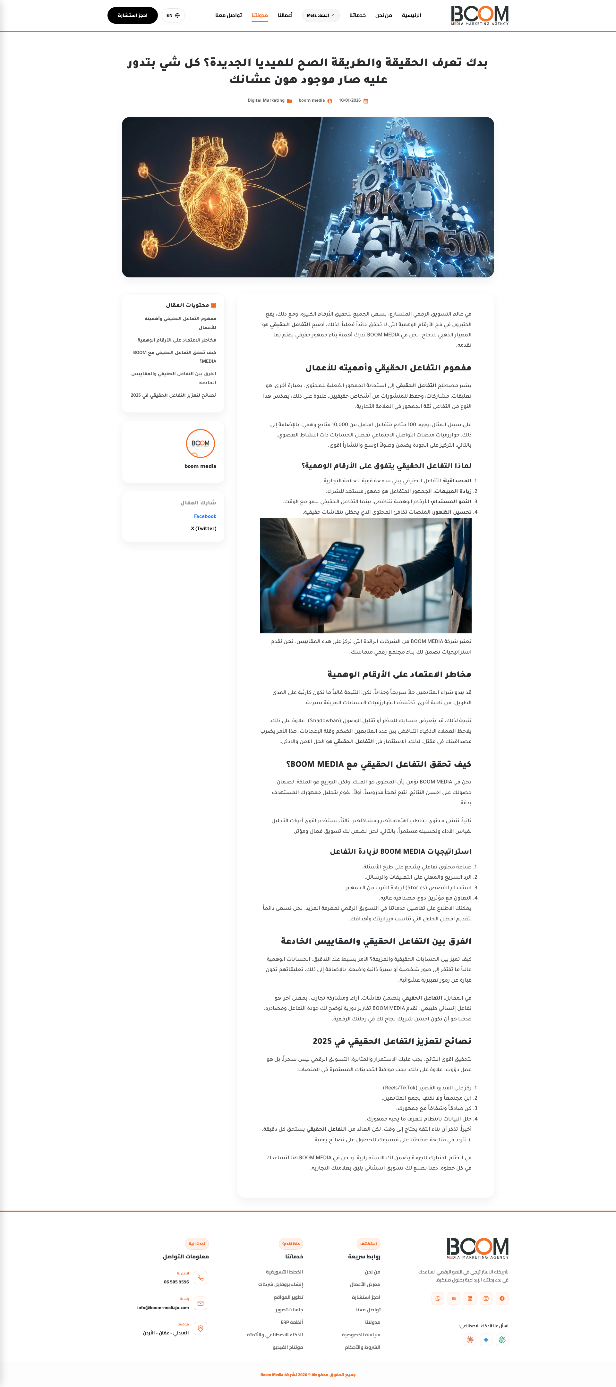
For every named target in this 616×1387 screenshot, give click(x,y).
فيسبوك (388, 1140)
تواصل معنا (228, 15)
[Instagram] (486, 1298)
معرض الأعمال (365, 1284)
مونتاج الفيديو (288, 1347)
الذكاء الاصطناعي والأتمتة (275, 1334)
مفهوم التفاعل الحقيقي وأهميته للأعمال (180, 324)
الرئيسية (411, 15)
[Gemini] (486, 1339)
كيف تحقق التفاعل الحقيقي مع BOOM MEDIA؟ (174, 358)
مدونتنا (260, 15)
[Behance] (454, 1298)
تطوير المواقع (288, 1297)
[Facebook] (502, 1298)
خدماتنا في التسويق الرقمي (373, 909)
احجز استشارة (133, 15)
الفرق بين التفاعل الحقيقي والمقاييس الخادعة (173, 379)
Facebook (205, 517)
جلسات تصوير (289, 1309)
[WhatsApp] (438, 1298)
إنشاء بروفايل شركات (280, 1284)
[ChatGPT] (502, 1339)
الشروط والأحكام (363, 1347)
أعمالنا (285, 15)
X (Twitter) (203, 529)
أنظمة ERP (292, 1322)
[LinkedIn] (470, 1298)
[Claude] (470, 1339)
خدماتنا (357, 15)
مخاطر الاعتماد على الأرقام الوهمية (177, 340)
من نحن (383, 15)
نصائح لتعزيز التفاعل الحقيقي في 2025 (173, 396)
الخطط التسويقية (284, 1271)
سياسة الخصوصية (361, 1334)
